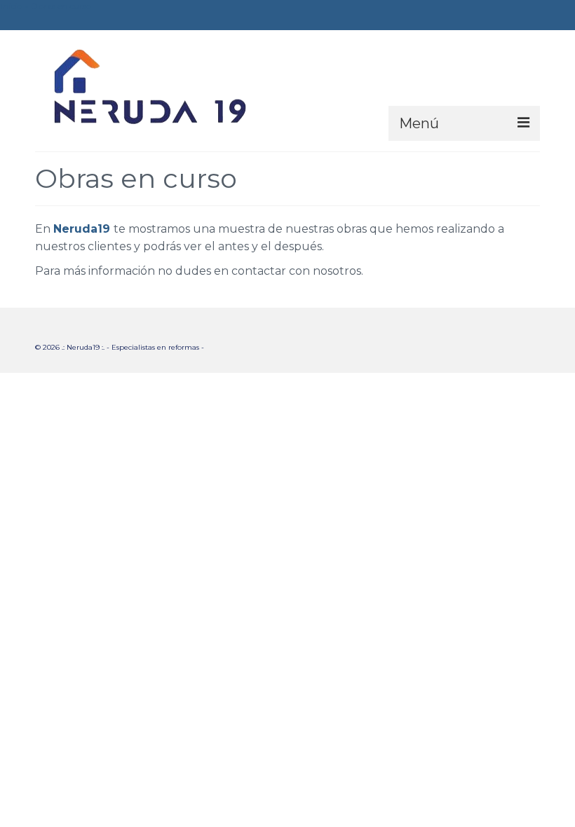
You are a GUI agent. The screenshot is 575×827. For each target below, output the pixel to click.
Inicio (11, 6)
